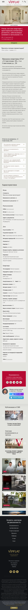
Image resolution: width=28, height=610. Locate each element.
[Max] (10, 382)
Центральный (10, 209)
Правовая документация (18, 591)
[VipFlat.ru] (14, 1)
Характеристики (17, 4)
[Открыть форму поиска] (23, 2)
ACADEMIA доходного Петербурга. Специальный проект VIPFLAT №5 (14, 453)
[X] (17, 571)
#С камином (9, 359)
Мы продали (14, 562)
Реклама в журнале (14, 560)
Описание (9, 4)
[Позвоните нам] (25, 2)
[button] (3, 1)
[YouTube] (14, 571)
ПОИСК (14, 566)
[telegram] (14, 382)
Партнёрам (14, 564)
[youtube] (17, 382)
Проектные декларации (6, 593)
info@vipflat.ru (23, 582)
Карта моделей (21, 593)
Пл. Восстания (10, 212)
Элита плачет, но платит (14, 423)
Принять (14, 607)
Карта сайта (15, 593)
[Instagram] (7, 382)
